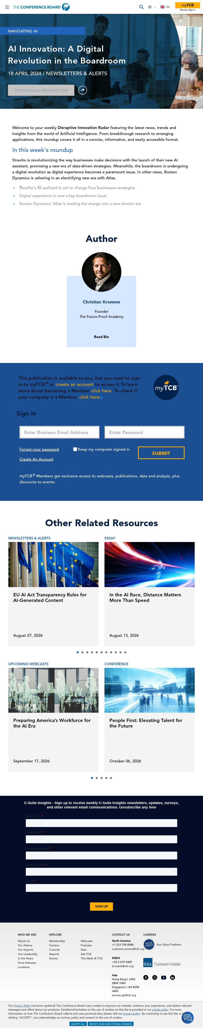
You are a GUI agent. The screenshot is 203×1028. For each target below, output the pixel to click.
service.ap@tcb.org (124, 995)
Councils (54, 949)
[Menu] (7, 7)
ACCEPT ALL (78, 1023)
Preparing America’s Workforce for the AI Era (52, 723)
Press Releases (27, 963)
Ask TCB (86, 954)
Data (83, 949)
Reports (54, 954)
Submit (161, 453)
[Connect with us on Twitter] (154, 977)
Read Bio (101, 336)
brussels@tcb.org (123, 966)
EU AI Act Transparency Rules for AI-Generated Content (49, 597)
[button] (77, 652)
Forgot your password (39, 449)
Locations (24, 967)
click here (101, 391)
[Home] (41, 7)
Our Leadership (27, 954)
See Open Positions (169, 944)
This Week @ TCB (91, 958)
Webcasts (87, 941)
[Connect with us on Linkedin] (172, 977)
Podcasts (86, 945)
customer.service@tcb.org (128, 949)
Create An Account (36, 459)
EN (168, 6)
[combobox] (165, 7)
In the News (25, 958)
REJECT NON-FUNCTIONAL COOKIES (111, 1023)
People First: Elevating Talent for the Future (145, 723)
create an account (75, 384)
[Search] (141, 7)
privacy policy (131, 1013)
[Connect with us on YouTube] (163, 977)
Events (53, 958)
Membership (57, 941)
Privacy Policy (22, 1005)
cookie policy (160, 1009)
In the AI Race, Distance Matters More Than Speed (145, 597)
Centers (54, 945)
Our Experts (25, 949)
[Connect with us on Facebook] (145, 977)
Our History (25, 945)
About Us (24, 941)
